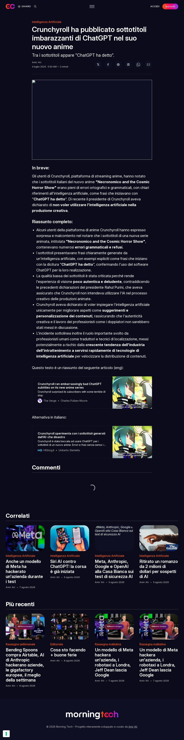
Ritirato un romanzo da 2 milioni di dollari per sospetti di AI (158, 569)
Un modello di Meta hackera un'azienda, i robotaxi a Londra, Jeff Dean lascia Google (114, 662)
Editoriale (56, 644)
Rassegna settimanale (20, 644)
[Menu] (92, 6)
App (75, 18)
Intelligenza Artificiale (20, 556)
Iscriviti (170, 6)
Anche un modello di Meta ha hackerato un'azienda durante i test (24, 571)
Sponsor (110, 18)
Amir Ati (37, 62)
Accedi (154, 6)
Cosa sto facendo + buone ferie (68, 652)
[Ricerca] (35, 6)
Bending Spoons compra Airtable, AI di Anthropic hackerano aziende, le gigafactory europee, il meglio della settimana (25, 665)
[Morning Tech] (10, 6)
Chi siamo (91, 18)
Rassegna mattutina (108, 644)
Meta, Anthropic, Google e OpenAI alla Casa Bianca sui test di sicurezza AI (114, 569)
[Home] (42, 18)
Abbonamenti (131, 18)
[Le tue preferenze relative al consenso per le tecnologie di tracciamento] (6, 733)
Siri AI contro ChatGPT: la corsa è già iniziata (68, 566)
